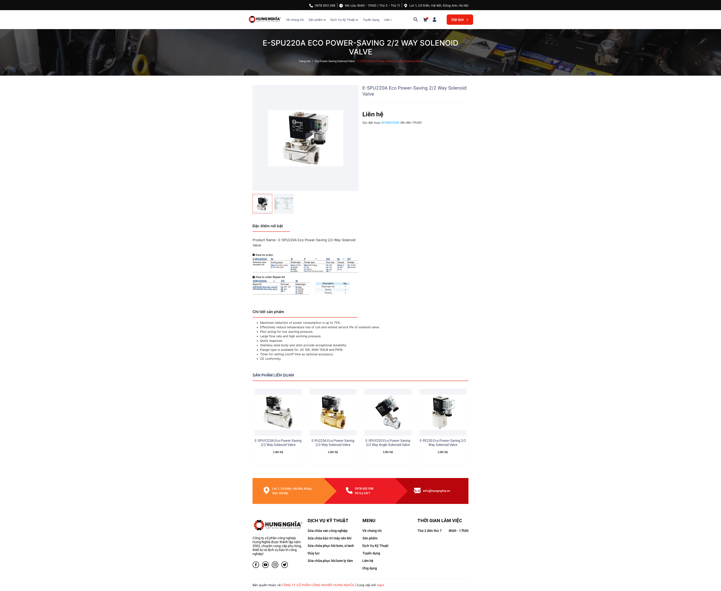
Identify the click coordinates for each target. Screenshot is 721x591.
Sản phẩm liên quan (273, 375)
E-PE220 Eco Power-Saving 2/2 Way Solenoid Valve (443, 443)
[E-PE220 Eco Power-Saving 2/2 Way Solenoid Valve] (443, 412)
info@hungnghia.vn (436, 491)
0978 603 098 (325, 5)
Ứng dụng (369, 568)
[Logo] (278, 525)
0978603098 (390, 122)
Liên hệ (389, 20)
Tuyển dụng (371, 20)
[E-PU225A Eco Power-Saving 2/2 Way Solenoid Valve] (333, 412)
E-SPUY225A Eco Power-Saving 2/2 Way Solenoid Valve (278, 443)
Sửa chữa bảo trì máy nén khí (329, 538)
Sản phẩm (315, 20)
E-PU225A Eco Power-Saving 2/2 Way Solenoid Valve (333, 443)
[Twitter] (284, 565)
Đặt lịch (458, 20)
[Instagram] (275, 565)
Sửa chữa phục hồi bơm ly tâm (330, 561)
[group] (306, 138)
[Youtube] (265, 565)
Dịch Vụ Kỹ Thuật (342, 20)
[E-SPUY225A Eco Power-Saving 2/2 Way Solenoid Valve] (278, 412)
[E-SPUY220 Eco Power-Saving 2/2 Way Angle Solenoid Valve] (388, 412)
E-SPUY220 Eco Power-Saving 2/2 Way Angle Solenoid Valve (388, 443)
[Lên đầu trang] (710, 573)
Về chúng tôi (295, 20)
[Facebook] (256, 565)
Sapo (380, 585)
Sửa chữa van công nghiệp (328, 531)
